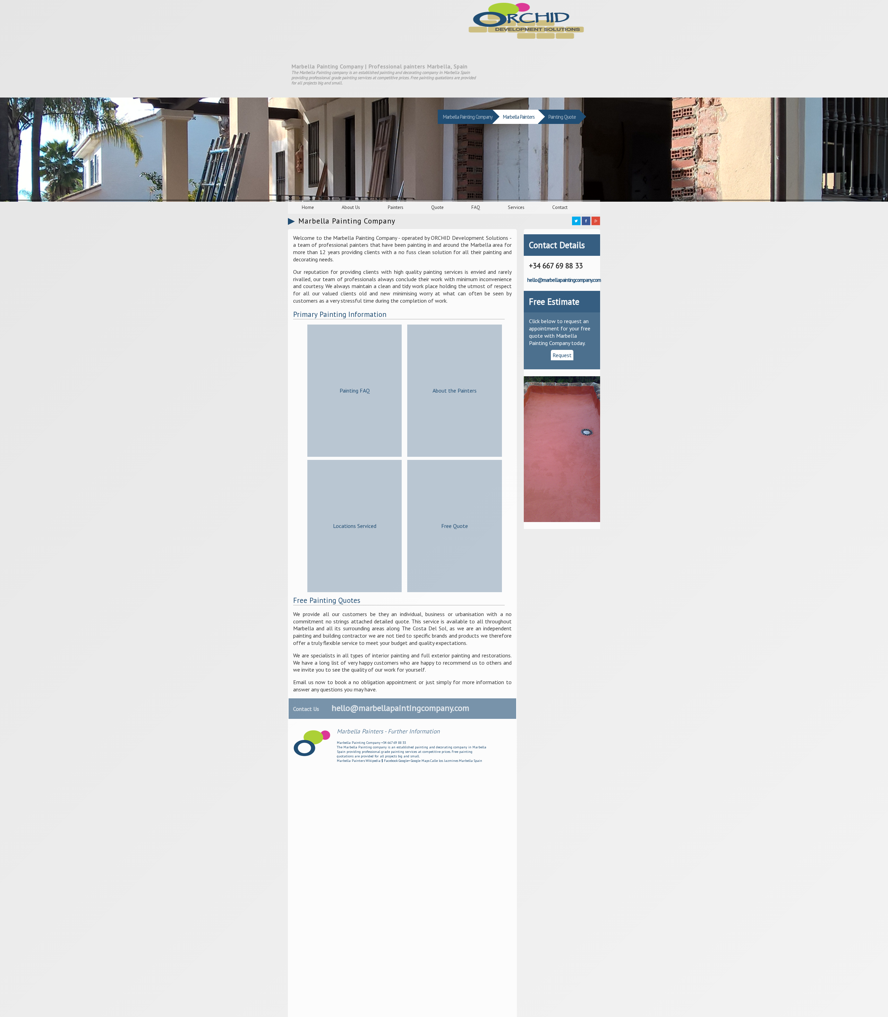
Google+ (404, 760)
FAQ (475, 207)
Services (516, 207)
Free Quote (454, 525)
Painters (395, 207)
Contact (559, 207)
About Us (351, 207)
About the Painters (455, 390)
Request (562, 355)
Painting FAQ (355, 390)
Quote (437, 207)
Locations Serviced (354, 525)
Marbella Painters (351, 760)
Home (308, 207)
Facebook (391, 760)
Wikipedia (373, 760)
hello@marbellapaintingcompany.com (400, 708)
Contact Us (306, 708)
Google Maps (420, 760)
